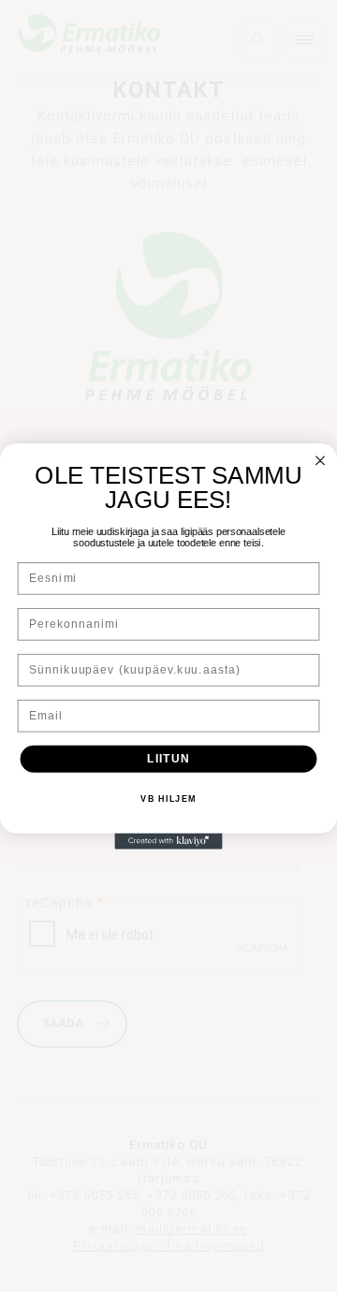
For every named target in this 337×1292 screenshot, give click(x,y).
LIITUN (168, 757)
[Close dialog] (320, 460)
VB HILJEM (168, 799)
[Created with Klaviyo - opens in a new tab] (168, 841)
